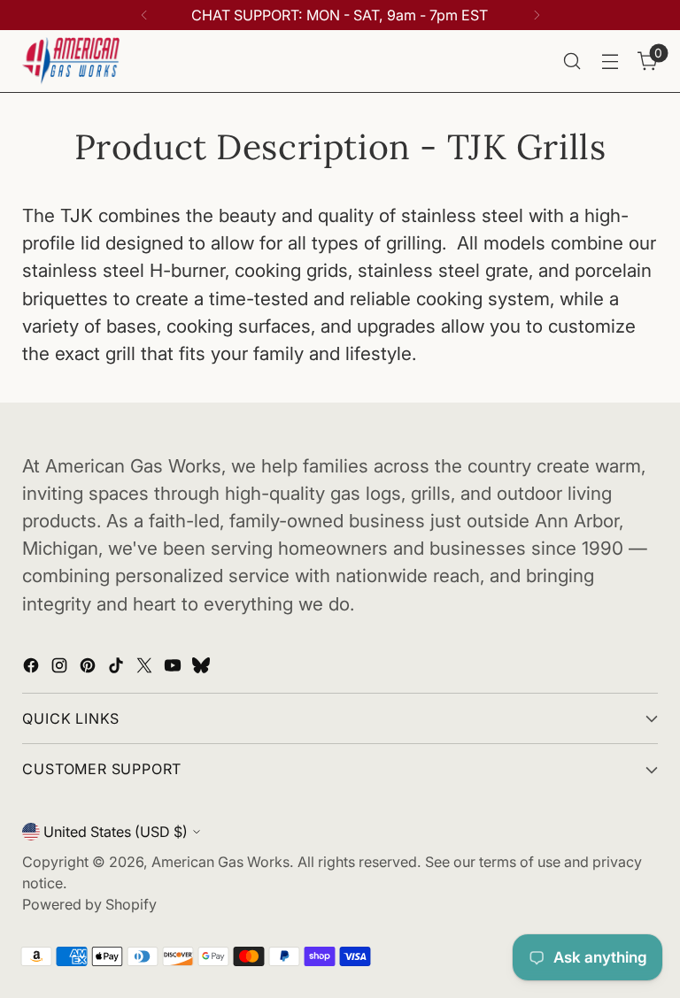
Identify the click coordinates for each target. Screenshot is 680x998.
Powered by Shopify (89, 904)
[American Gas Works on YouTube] (174, 667)
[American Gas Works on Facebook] (32, 667)
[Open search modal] (572, 61)
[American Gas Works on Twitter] (146, 667)
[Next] (536, 15)
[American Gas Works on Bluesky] (202, 667)
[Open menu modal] (610, 61)
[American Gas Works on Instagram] (61, 667)
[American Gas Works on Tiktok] (117, 667)
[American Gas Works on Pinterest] (89, 667)
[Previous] (144, 15)
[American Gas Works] (71, 61)
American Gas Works (220, 862)
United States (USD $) (115, 832)
